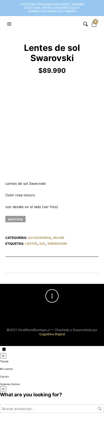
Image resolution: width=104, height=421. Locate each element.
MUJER (58, 238)
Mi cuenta (6, 368)
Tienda (4, 361)
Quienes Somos (10, 384)
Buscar (100, 409)
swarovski (57, 244)
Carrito (4, 376)
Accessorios (39, 238)
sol (42, 244)
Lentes (31, 244)
